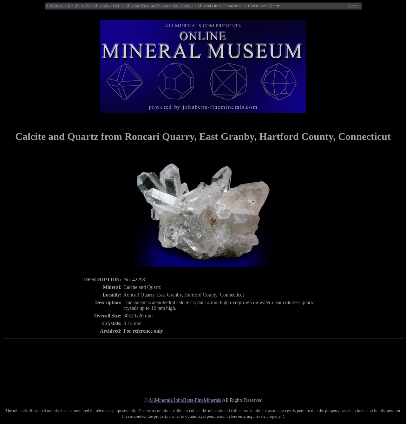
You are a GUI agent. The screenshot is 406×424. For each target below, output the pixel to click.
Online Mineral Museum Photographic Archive (153, 5)
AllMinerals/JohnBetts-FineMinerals (77, 5)
